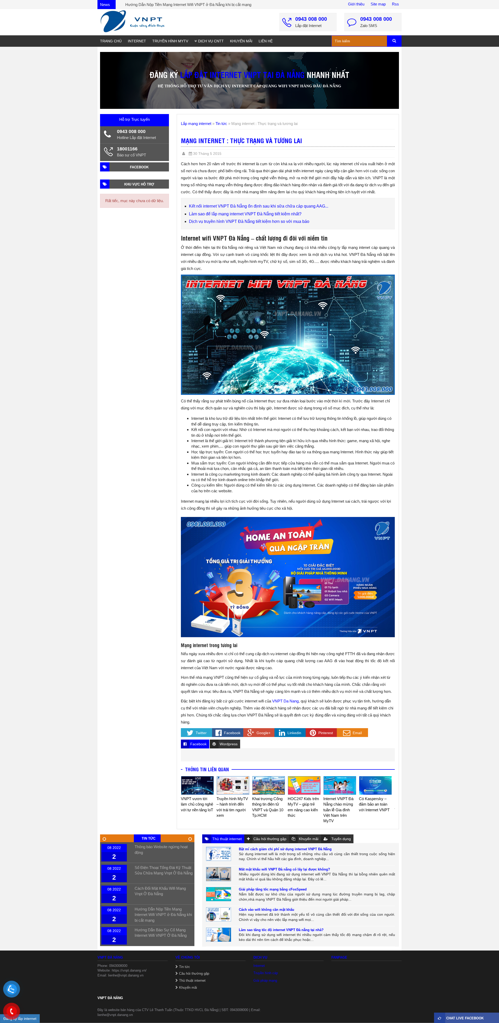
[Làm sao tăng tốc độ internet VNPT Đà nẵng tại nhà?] (218, 935)
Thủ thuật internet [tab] (226, 839)
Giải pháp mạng (265, 980)
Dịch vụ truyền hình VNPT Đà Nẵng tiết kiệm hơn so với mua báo (249, 221)
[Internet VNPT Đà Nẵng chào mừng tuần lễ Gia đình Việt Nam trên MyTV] (304, 785)
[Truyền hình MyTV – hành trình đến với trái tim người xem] (197, 785)
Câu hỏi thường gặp (194, 973)
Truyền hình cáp (265, 973)
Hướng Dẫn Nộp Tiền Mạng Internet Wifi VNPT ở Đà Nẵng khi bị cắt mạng (163, 914)
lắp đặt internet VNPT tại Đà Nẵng (242, 74)
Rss (395, 4)
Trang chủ (111, 41)
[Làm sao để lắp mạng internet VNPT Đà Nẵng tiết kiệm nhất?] (375, 785)
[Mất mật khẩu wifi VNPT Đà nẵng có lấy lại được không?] (218, 874)
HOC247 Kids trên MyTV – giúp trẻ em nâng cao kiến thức (267, 807)
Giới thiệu (356, 4)
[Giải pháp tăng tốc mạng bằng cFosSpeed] (218, 894)
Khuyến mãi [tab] (308, 839)
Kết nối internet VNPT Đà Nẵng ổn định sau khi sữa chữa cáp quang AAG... (258, 206)
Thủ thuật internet (192, 980)
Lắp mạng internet (196, 123)
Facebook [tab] (198, 744)
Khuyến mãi (241, 41)
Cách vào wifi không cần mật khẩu (266, 910)
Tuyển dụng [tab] (340, 839)
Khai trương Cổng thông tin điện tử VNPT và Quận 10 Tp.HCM (232, 807)
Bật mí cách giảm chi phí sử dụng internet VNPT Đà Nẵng (285, 849)
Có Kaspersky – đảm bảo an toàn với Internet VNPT (338, 804)
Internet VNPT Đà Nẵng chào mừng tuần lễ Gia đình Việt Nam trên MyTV (303, 809)
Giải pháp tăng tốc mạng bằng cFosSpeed (273, 889)
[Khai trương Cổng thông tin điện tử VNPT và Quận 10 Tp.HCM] (233, 785)
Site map (378, 4)
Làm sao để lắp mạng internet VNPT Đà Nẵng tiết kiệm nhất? (245, 214)
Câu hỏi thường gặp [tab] (269, 839)
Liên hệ (266, 41)
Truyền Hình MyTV (170, 41)
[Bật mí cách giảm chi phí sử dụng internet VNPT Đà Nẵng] (218, 854)
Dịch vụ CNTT (211, 41)
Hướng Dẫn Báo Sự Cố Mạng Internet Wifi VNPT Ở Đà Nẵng (177, 4)
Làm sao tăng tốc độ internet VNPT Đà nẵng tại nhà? (281, 930)
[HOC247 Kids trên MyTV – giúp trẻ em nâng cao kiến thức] (268, 785)
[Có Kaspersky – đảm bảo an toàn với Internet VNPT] (339, 785)
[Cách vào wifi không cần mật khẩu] (218, 914)
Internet (137, 41)
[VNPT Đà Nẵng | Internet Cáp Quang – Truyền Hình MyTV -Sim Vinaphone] (132, 21)
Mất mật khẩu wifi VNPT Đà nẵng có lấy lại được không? (284, 869)
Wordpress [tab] (228, 744)
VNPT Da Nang (285, 701)
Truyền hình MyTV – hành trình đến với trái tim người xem (196, 807)
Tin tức (221, 123)
